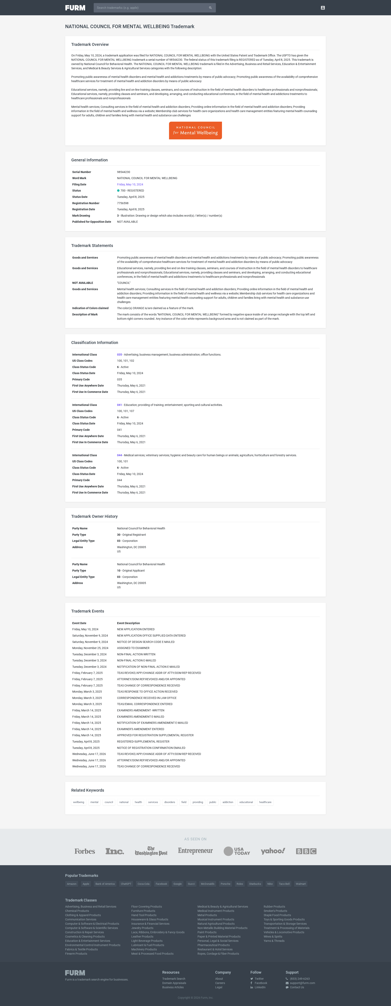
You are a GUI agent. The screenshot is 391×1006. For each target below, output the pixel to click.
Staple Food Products (277, 915)
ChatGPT (126, 883)
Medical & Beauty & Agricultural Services (223, 906)
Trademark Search (173, 978)
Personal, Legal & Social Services (218, 940)
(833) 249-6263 (299, 978)
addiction (228, 802)
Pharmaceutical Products (214, 945)
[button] (323, 7)
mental (94, 802)
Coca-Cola (143, 883)
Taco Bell (284, 883)
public (212, 802)
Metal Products (207, 915)
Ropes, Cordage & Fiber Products (218, 953)
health (138, 802)
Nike (270, 883)
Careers (220, 983)
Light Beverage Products (147, 940)
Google (178, 883)
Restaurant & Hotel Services (215, 949)
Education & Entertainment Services (87, 940)
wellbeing (78, 802)
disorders (169, 802)
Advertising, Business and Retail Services (90, 906)
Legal (218, 987)
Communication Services (80, 919)
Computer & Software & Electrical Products (92, 923)
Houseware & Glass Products (149, 919)
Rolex (240, 883)
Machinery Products (144, 949)
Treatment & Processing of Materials (287, 928)
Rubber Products (274, 906)
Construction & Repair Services (84, 932)
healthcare (265, 802)
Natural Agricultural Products (216, 923)
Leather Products (142, 936)
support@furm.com (302, 983)
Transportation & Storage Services (285, 923)
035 (119, 354)
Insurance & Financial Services (150, 923)
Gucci (191, 883)
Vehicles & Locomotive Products (284, 932)
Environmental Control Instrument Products (92, 945)
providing (198, 802)
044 (119, 455)
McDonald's (207, 883)
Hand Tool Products (143, 915)
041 (119, 405)
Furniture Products (143, 910)
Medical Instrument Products (216, 910)
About (219, 978)
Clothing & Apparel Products (83, 915)
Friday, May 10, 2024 (130, 184)
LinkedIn (260, 987)
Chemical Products (77, 910)
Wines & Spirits (273, 936)
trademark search (88, 979)
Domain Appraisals (174, 983)
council (109, 802)
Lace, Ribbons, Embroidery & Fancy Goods (158, 932)
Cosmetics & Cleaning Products (85, 936)
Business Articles (173, 987)
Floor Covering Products (146, 906)
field (183, 802)
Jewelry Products (142, 928)
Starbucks (255, 883)
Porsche (225, 883)
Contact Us (296, 987)
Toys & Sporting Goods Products (284, 919)
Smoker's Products (275, 910)
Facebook (161, 883)
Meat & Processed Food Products (152, 953)
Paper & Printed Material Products (219, 936)
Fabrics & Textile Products (81, 949)
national (124, 802)
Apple (86, 883)
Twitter (259, 978)
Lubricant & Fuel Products (147, 945)
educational (246, 802)
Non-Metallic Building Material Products (222, 928)
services (153, 802)
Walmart (301, 883)
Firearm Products (76, 953)
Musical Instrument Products (216, 919)
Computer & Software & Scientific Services (91, 928)
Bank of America (105, 883)
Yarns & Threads (274, 940)
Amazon (71, 883)
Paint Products (207, 932)
